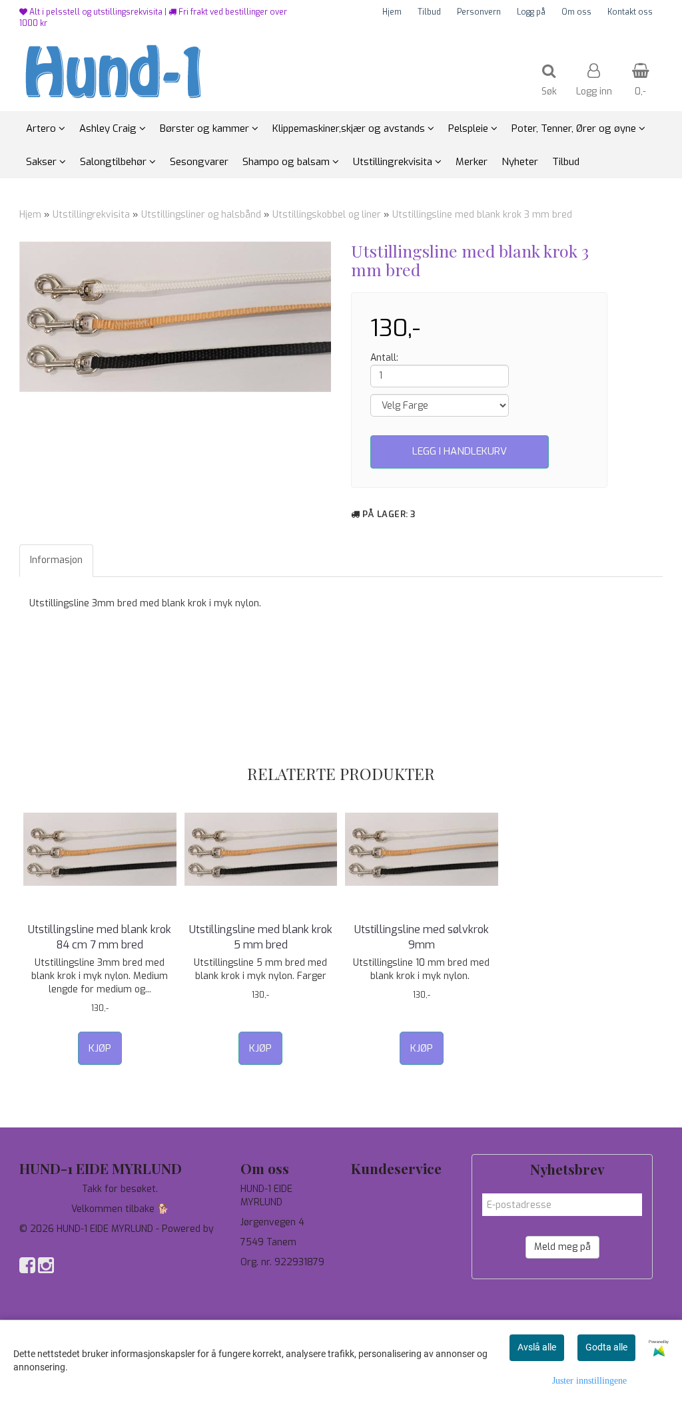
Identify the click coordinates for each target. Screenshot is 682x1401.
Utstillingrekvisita (91, 214)
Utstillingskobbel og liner (326, 214)
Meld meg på (562, 1247)
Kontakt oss (630, 12)
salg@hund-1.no (274, 1295)
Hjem (392, 12)
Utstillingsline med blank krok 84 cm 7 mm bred (99, 936)
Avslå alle (536, 1347)
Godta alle (606, 1347)
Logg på (531, 12)
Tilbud (429, 12)
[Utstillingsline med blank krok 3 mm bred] (175, 317)
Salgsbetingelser (388, 1249)
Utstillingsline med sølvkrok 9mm (421, 936)
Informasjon (56, 560)
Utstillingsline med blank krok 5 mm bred (260, 936)
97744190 (262, 1282)
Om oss (576, 12)
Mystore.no (44, 1242)
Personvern (479, 12)
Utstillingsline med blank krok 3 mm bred (482, 214)
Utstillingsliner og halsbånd (201, 214)
